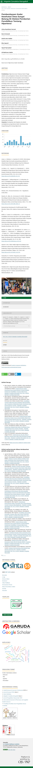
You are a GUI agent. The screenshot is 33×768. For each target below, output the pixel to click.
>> (5, 555)
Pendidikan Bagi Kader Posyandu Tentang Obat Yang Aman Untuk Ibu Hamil (18, 514)
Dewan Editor (5, 579)
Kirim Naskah (7, 614)
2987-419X (8, 572)
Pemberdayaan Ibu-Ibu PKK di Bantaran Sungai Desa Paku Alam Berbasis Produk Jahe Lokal (18, 436)
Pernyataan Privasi (7, 584)
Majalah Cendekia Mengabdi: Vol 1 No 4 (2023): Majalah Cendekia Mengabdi (18, 421)
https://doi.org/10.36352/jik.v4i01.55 (11, 204)
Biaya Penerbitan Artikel (8, 586)
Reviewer (4, 581)
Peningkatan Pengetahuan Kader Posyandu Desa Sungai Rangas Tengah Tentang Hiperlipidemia (18, 503)
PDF (5, 297)
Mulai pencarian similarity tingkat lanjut (20, 442)
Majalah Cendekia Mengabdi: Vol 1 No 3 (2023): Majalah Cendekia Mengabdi (17, 462)
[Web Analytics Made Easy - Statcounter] (5, 749)
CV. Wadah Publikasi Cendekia (11, 744)
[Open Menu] (1, 1)
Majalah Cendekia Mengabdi (11, 696)
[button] (5, 374)
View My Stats (11, 749)
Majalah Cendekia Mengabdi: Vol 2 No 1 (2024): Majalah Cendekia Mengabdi (17, 393)
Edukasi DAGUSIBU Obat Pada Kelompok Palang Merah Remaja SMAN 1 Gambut (18, 541)
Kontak (4, 588)
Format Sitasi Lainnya (9, 326)
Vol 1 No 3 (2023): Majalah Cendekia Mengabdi (14, 8)
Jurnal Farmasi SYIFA (9, 692)
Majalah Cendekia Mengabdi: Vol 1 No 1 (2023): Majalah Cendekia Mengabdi (18, 470)
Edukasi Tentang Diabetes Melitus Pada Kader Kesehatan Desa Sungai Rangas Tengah (17, 459)
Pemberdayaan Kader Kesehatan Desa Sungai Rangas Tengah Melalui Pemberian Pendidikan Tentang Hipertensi (17, 390)
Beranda (4, 7)
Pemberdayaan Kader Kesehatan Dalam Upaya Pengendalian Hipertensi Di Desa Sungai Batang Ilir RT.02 (18, 418)
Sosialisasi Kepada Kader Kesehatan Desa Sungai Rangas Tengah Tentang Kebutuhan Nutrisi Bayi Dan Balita (18, 534)
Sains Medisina (7, 694)
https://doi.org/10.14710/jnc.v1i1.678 (11, 252)
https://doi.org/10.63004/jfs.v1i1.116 (11, 176)
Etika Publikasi (6, 583)
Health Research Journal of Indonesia (13, 690)
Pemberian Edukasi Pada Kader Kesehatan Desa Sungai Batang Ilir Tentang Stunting (17, 427)
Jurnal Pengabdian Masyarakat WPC (13, 698)
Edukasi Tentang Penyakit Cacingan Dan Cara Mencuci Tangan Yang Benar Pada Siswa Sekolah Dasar (18, 468)
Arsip (9, 7)
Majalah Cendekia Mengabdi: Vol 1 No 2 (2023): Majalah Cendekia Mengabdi (17, 407)
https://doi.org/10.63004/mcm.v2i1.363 (11, 241)
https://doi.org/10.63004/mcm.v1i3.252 (14, 59)
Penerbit (4, 590)
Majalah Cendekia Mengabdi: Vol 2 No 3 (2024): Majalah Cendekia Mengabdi (17, 495)
